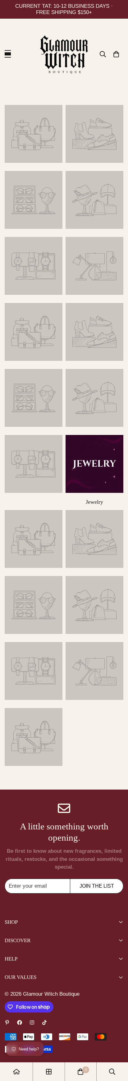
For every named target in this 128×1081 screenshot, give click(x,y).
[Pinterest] (7, 1022)
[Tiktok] (44, 1022)
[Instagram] (32, 1022)
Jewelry (94, 502)
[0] (116, 54)
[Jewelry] (94, 464)
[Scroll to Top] (117, 1048)
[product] (16, 1071)
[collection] (33, 134)
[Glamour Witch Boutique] (64, 54)
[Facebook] (19, 1022)
